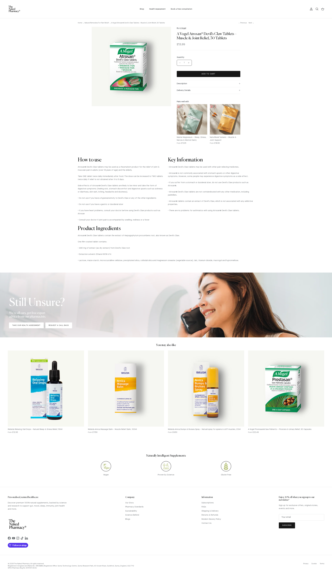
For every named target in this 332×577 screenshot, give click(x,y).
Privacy (305, 564)
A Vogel (182, 28)
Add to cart (208, 74)
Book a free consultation (181, 9)
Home (80, 23)
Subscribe (287, 525)
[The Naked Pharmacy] (14, 9)
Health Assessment (157, 9)
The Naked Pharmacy (22, 564)
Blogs (127, 519)
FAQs (204, 507)
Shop (142, 9)
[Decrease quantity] (179, 63)
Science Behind (132, 515)
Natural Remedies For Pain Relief (97, 23)
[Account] (311, 9)
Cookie (314, 564)
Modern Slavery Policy (211, 519)
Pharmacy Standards (134, 507)
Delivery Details (184, 90)
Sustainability (131, 511)
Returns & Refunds (210, 515)
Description (182, 84)
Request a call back (59, 325)
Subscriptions (208, 503)
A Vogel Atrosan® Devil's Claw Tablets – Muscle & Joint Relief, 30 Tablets (138, 23)
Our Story (129, 503)
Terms (322, 564)
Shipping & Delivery (210, 511)
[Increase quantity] (189, 63)
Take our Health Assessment (26, 325)
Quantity (180, 57)
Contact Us (207, 523)
